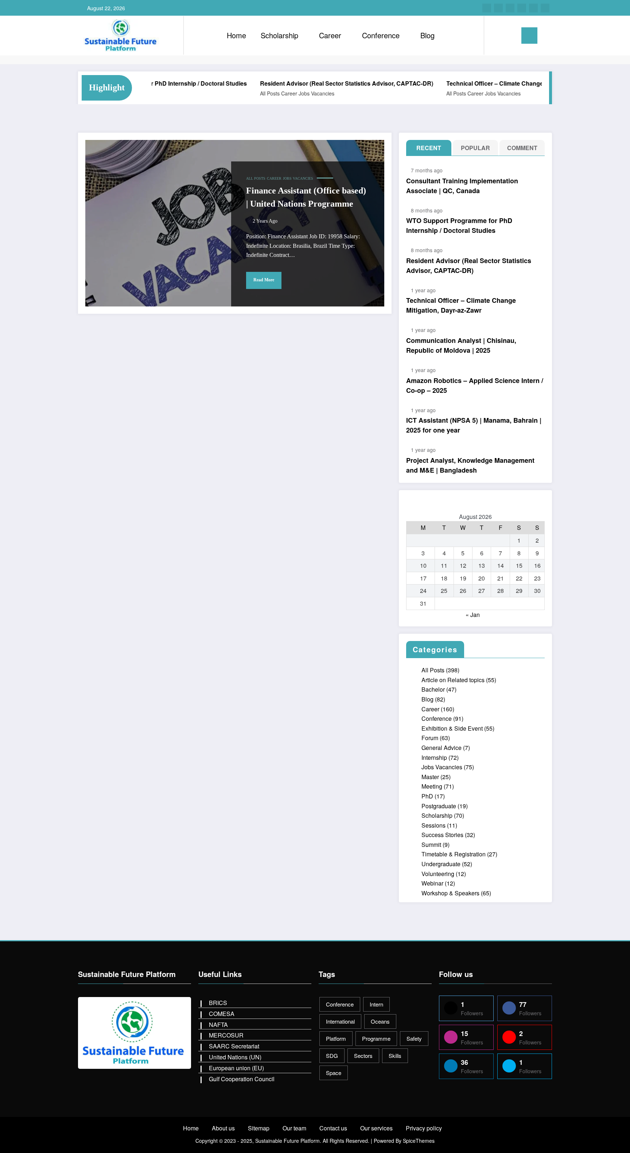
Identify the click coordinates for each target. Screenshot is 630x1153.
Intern (376, 1004)
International (340, 1021)
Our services (376, 1128)
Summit (431, 844)
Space (333, 1072)
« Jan (473, 614)
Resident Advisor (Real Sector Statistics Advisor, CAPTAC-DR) (323, 83)
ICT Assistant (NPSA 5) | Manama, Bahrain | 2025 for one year (473, 425)
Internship (434, 757)
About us (223, 1128)
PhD (427, 796)
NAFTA (218, 1024)
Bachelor (433, 689)
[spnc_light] (510, 35)
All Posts (247, 93)
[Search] (496, 35)
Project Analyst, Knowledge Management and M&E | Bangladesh (470, 465)
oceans (380, 1021)
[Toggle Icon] (529, 35)
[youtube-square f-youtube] (545, 8)
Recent (428, 148)
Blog (427, 35)
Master (430, 777)
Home (236, 35)
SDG (332, 1055)
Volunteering (437, 873)
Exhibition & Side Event (452, 728)
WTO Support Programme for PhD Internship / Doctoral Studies (459, 225)
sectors (363, 1055)
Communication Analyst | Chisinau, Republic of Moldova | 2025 (461, 345)
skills (395, 1055)
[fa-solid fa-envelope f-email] (533, 8)
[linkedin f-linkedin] (521, 8)
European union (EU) (236, 1068)
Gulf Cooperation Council (242, 1079)
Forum (429, 738)
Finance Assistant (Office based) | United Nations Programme (306, 197)
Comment (522, 148)
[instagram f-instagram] (498, 8)
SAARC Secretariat (234, 1046)
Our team (294, 1128)
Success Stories (442, 834)
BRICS (218, 1002)
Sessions (433, 825)
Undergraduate (440, 864)
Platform (336, 1038)
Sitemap (258, 1128)
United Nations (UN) (235, 1057)
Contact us (333, 1128)
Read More (263, 279)
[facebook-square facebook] (486, 8)
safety (414, 1038)
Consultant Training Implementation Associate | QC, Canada (462, 185)
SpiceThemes (419, 1140)
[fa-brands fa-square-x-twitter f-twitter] (510, 8)
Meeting (431, 786)
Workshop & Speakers (450, 893)
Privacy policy (424, 1128)
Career (330, 35)
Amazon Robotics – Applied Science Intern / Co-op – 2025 (474, 385)
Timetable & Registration (453, 854)
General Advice (441, 747)
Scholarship (279, 35)
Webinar (432, 883)
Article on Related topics (453, 680)
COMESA (221, 1013)
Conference (381, 35)
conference (340, 1004)
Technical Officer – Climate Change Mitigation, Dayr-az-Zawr (505, 83)
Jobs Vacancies (293, 93)
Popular (475, 148)
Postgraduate (438, 806)
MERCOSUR (226, 1035)
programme (376, 1038)
